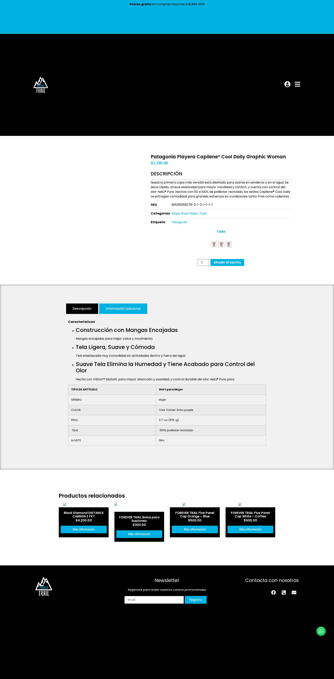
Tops (203, 213)
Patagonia (179, 222)
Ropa (176, 213)
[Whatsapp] (321, 631)
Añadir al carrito (227, 262)
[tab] (82, 308)
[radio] (214, 244)
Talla (221, 231)
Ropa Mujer (189, 213)
